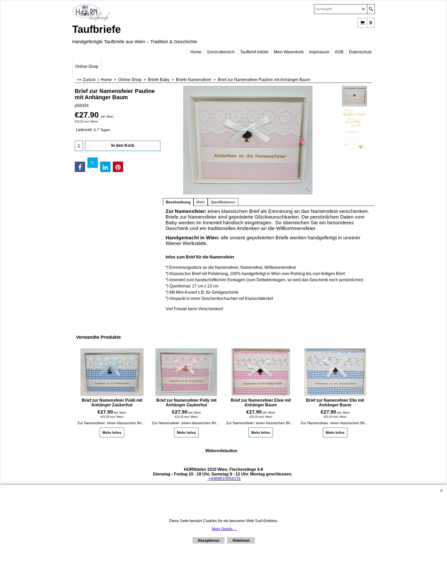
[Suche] (371, 9)
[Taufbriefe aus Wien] (117, 12)
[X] (92, 162)
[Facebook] (80, 167)
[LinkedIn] (105, 167)
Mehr (200, 202)
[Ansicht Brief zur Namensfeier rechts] (354, 140)
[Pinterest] (118, 167)
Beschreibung (178, 202)
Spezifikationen (223, 202)
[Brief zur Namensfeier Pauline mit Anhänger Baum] (247, 140)
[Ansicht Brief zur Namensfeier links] (354, 118)
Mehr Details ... (224, 529)
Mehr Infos (111, 432)
